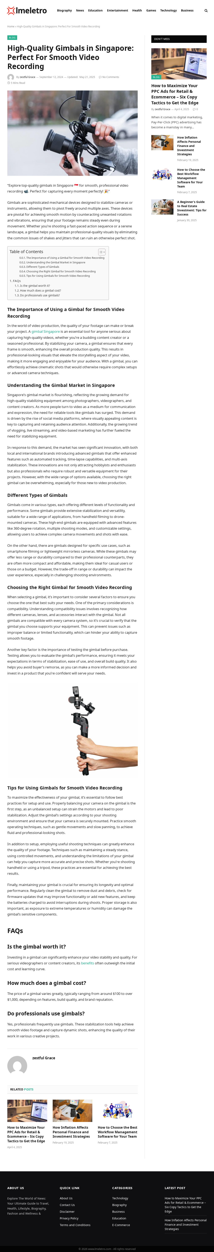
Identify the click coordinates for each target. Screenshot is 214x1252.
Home (10, 26)
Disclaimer (67, 1212)
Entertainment (117, 10)
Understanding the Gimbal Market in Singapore (55, 262)
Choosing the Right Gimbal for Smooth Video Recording (61, 271)
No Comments (110, 77)
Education (95, 10)
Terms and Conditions (75, 1225)
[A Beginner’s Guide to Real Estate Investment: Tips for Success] (162, 207)
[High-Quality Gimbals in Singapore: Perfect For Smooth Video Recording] (72, 133)
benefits (88, 963)
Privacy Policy (69, 1218)
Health (137, 10)
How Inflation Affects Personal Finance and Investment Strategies (71, 1132)
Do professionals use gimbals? (40, 295)
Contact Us (67, 1205)
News (80, 10)
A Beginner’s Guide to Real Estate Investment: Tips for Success (191, 208)
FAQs (17, 281)
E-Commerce (121, 1225)
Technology (168, 10)
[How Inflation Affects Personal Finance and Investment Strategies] (73, 1111)
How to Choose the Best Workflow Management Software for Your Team (117, 1132)
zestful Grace (27, 77)
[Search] (206, 10)
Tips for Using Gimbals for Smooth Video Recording (58, 276)
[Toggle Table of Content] (99, 252)
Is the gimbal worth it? (35, 286)
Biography (64, 10)
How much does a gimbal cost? (40, 290)
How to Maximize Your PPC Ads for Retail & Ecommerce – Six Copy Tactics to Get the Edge (26, 1134)
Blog (12, 37)
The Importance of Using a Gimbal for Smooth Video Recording (65, 258)
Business (187, 10)
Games (151, 10)
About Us (66, 1198)
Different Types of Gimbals (42, 267)
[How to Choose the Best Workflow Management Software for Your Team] (118, 1111)
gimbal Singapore (46, 331)
